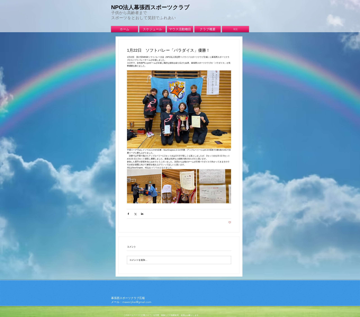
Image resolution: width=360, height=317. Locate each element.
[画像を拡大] (144, 186)
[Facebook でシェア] (128, 213)
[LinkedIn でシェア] (142, 213)
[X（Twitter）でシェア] (135, 213)
